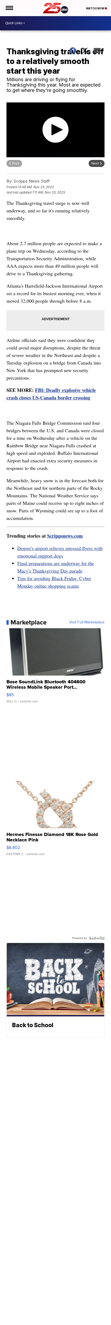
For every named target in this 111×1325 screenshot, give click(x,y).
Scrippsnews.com (65, 535)
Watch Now (95, 8)
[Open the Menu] (9, 8)
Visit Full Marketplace (87, 622)
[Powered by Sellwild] (97, 938)
